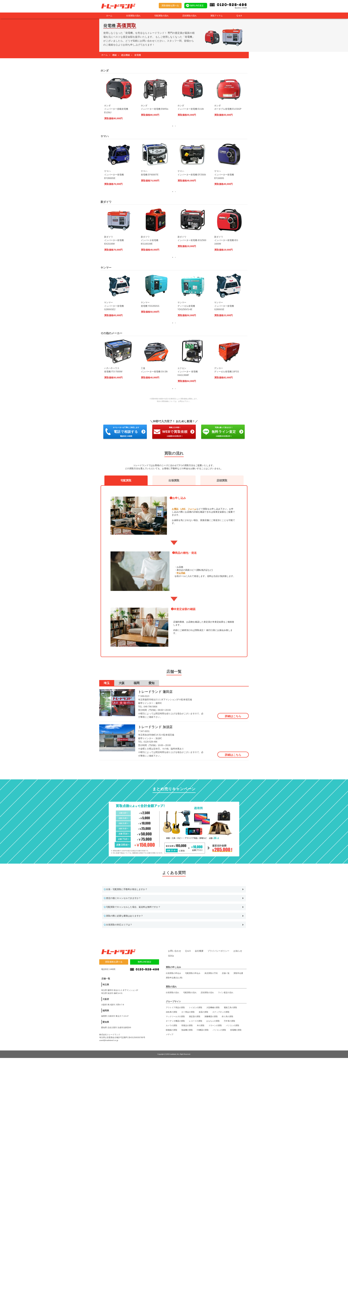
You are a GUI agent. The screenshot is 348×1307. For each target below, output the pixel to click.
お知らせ (237, 951)
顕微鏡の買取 (171, 1030)
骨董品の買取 (187, 1025)
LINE (183, 509)
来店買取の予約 (211, 973)
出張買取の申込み (173, 973)
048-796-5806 (150, 706)
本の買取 (200, 1025)
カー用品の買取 (188, 1012)
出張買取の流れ (133, 15)
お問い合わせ (174, 951)
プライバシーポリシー (218, 951)
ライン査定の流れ (225, 992)
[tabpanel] (119, 99)
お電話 (175, 509)
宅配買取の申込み (192, 973)
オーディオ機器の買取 (175, 1021)
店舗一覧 (225, 973)
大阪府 (105, 999)
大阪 (122, 683)
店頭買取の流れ (189, 15)
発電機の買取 (236, 1030)
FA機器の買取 (203, 1030)
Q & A (239, 15)
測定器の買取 (194, 1016)
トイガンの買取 (195, 1007)
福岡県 (105, 1010)
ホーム (109, 15)
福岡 (137, 683)
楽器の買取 (203, 1012)
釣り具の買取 (227, 1016)
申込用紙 (181, 573)
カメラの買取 (171, 1025)
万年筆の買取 (229, 1021)
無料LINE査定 (197, 5)
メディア (169, 1034)
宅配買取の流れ (161, 15)
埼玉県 (105, 984)
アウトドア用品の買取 (175, 1007)
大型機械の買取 (213, 1007)
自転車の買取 (171, 1012)
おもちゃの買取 (213, 1021)
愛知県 (105, 1022)
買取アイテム (216, 15)
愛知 (152, 683)
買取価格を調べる (170, 5)
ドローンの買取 (215, 1025)
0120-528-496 (150, 742)
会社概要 (199, 951)
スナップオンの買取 (220, 1012)
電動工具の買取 (230, 1007)
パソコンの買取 (232, 1025)
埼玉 (107, 683)
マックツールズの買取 (175, 1016)
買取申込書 (238, 973)
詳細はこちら (233, 716)
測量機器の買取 (211, 1016)
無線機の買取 (187, 1030)
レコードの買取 (195, 1021)
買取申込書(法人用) (174, 978)
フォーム (192, 509)
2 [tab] (175, 126)
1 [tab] (172, 126)
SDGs (171, 956)
